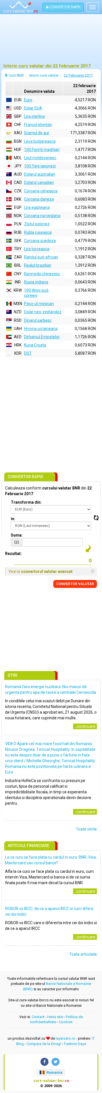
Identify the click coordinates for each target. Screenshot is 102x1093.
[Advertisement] (51, 41)
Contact (38, 1017)
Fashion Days (75, 1044)
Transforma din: (26, 502)
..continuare (85, 726)
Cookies (66, 1022)
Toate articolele (83, 954)
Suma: (17, 535)
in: (13, 518)
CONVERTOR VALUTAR (75, 584)
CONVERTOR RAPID (64, 7)
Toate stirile (86, 829)
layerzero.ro (65, 1038)
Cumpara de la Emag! (44, 1044)
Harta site (55, 1017)
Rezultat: (13, 553)
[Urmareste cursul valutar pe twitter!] (56, 1062)
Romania (54, 1072)
